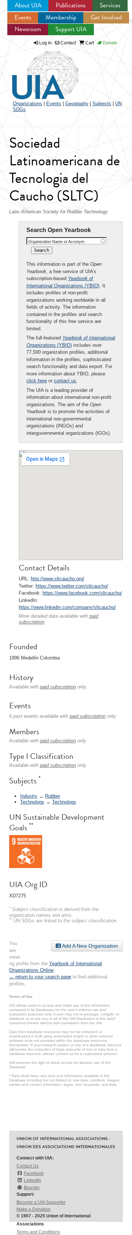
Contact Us (27, 1166)
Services (110, 5)
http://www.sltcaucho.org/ (57, 578)
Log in (45, 42)
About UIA (28, 5)
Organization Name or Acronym (56, 241)
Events (23, 17)
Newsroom (28, 29)
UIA (36, 71)
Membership (60, 17)
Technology (32, 802)
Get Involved (106, 17)
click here (36, 380)
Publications (70, 5)
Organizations (27, 103)
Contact (67, 42)
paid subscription (58, 687)
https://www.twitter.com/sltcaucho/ (72, 586)
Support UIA (71, 29)
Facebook (34, 1173)
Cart (89, 42)
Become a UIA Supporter (41, 1202)
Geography (76, 103)
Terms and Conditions (38, 1232)
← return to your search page (40, 976)
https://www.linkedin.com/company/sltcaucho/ (67, 607)
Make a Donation (33, 1209)
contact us (65, 380)
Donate (109, 42)
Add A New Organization (89, 946)
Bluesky (32, 1187)
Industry (28, 796)
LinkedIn (32, 1180)
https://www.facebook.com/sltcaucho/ (82, 593)
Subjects (101, 103)
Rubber (52, 796)
